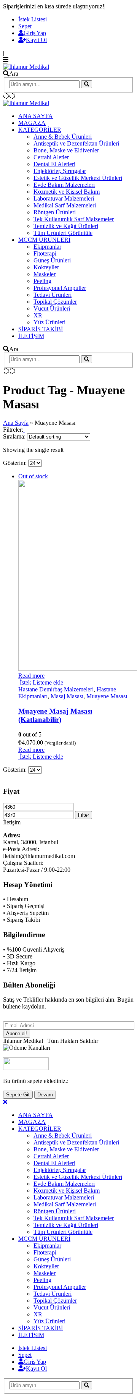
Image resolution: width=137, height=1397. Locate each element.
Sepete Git (18, 1095)
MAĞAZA (32, 123)
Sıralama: (15, 436)
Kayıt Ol (36, 40)
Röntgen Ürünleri (54, 212)
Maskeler (44, 274)
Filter (83, 815)
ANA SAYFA (35, 116)
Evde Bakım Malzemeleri (64, 184)
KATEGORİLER (39, 129)
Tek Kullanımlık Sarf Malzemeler (73, 219)
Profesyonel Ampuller (59, 288)
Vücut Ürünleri (51, 308)
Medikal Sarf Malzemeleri (64, 205)
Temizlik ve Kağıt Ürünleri (65, 226)
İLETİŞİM (31, 336)
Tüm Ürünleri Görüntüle (62, 233)
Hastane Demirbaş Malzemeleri (56, 689)
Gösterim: (15, 463)
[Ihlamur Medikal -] (26, 66)
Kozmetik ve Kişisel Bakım (66, 191)
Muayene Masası (106, 696)
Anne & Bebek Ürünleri (62, 136)
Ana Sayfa (16, 422)
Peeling (42, 281)
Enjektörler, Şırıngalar (59, 171)
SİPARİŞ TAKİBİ (40, 329)
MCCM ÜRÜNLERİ (44, 239)
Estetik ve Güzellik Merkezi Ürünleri (77, 178)
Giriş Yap (35, 33)
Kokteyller (46, 267)
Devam (45, 1095)
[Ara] (86, 84)
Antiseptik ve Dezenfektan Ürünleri (76, 143)
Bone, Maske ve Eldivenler (66, 150)
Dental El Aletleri (54, 164)
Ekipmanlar (47, 246)
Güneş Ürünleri (52, 260)
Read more (31, 675)
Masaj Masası (67, 696)
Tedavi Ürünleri (52, 294)
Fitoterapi (44, 253)
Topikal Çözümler (55, 301)
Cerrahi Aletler (51, 157)
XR (37, 315)
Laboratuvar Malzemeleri (63, 198)
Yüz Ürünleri (49, 322)
